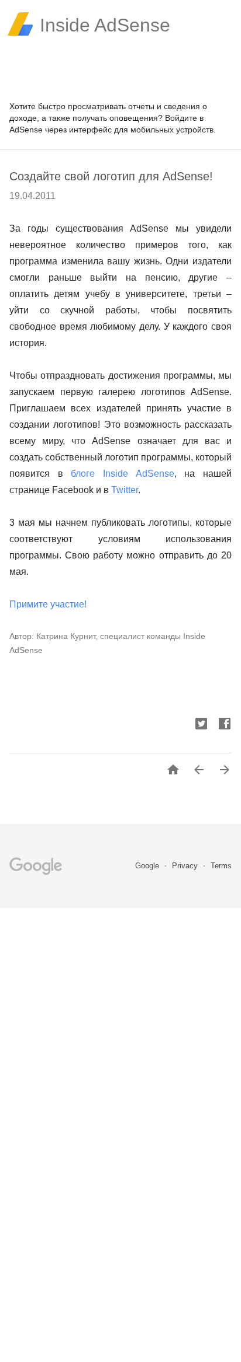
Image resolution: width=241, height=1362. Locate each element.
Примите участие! (48, 604)
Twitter (124, 490)
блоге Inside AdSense (122, 474)
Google (148, 865)
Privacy (186, 865)
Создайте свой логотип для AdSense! (111, 176)
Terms (221, 865)
